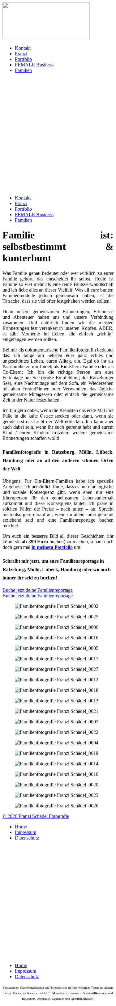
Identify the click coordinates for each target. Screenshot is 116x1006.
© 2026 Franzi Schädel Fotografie (35, 816)
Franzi (21, 53)
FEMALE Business (34, 64)
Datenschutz (27, 837)
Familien (23, 70)
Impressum (25, 832)
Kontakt (23, 48)
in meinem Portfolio (52, 547)
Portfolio (23, 59)
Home (21, 826)
